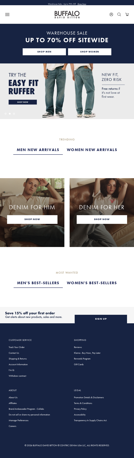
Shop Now (81, 2)
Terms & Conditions (83, 403)
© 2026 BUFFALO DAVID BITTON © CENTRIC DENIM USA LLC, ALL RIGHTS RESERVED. (67, 445)
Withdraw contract (17, 375)
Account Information (18, 364)
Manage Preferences (18, 420)
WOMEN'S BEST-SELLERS (92, 282)
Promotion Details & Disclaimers (89, 397)
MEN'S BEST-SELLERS (38, 282)
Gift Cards (79, 364)
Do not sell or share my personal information (29, 414)
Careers (12, 426)
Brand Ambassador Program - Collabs (26, 408)
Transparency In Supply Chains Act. (90, 420)
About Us (13, 397)
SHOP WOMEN (89, 51)
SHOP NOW (32, 219)
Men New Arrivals (38, 149)
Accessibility (79, 414)
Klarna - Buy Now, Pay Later (87, 352)
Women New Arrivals (92, 149)
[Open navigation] (7, 14)
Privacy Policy (80, 408)
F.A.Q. (12, 370)
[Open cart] (127, 14)
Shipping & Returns (18, 358)
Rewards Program (82, 358)
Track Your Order (17, 347)
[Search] (119, 14)
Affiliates (13, 403)
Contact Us (14, 352)
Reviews (78, 347)
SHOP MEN (44, 51)
